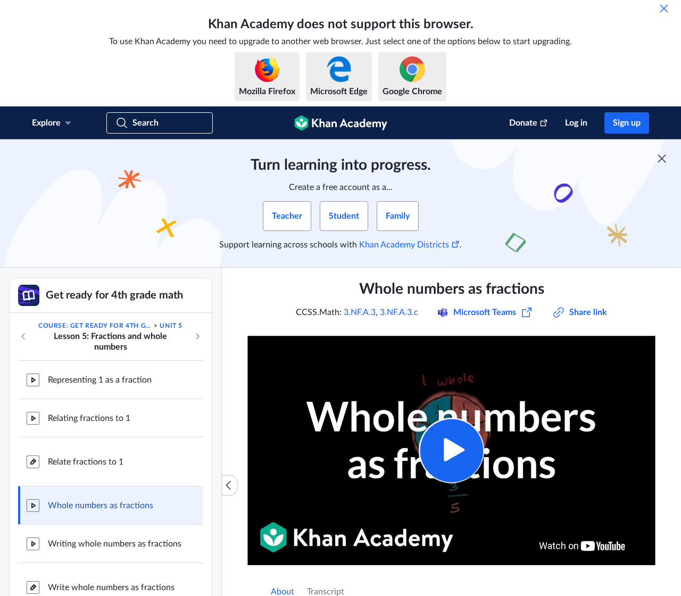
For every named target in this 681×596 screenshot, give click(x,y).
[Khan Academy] (340, 123)
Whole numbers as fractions (100, 505)
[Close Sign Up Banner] (661, 158)
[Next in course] (197, 336)
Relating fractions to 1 (89, 418)
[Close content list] (229, 485)
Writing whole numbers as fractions (114, 544)
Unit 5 (171, 325)
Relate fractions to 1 (85, 462)
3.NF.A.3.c (399, 312)
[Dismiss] (663, 8)
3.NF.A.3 (360, 312)
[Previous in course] (23, 336)
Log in (576, 123)
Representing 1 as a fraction (100, 380)
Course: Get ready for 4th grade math (95, 325)
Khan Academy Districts (404, 245)
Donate (523, 123)
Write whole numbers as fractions (111, 587)
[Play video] (451, 450)
